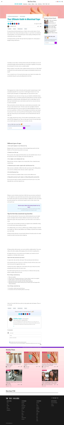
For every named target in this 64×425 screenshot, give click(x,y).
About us (8, 402)
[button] (8, 23)
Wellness (37, 410)
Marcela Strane (9, 366)
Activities (23, 414)
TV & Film (23, 404)
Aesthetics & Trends (24, 417)
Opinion (22, 413)
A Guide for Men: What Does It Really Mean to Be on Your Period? (49, 364)
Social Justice (23, 419)
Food (37, 416)
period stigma (20, 308)
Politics (22, 416)
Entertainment (23, 402)
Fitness (37, 414)
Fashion (37, 413)
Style (22, 410)
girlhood (9, 308)
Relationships (37, 408)
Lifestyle (37, 405)
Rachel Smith (9, 384)
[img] (1, 1)
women (14, 308)
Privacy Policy (8, 408)
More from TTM (10, 391)
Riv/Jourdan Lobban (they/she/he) (48, 384)
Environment (37, 402)
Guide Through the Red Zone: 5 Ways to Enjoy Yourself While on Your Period (50, 382)
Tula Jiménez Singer (46, 366)
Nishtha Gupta (13, 26)
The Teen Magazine (18, 4)
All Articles (8, 405)
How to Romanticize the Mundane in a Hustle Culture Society (52, 31)
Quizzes (37, 420)
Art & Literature (23, 407)
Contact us (52, 404)
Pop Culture (23, 408)
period (26, 308)
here (40, 347)
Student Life (37, 407)
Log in (7, 404)
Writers (7, 407)
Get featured (52, 405)
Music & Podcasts (23, 405)
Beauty (37, 417)
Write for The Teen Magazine (54, 402)
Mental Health (15, 16)
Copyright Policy (8, 410)
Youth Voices (23, 411)
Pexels (24, 16)
